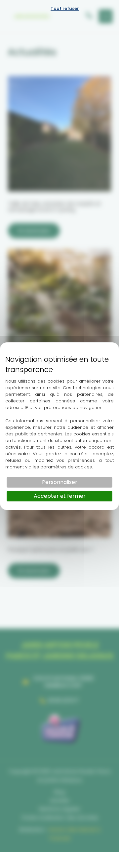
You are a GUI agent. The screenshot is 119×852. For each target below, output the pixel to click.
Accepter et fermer (60, 496)
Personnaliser (59, 482)
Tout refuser (65, 8)
